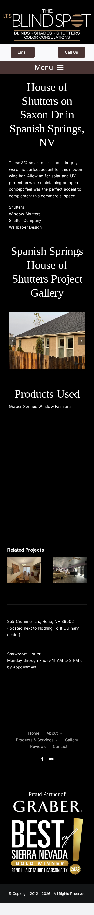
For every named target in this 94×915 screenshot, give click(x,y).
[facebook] (42, 759)
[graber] (47, 802)
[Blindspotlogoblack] (47, 9)
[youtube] (51, 759)
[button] (12, 341)
